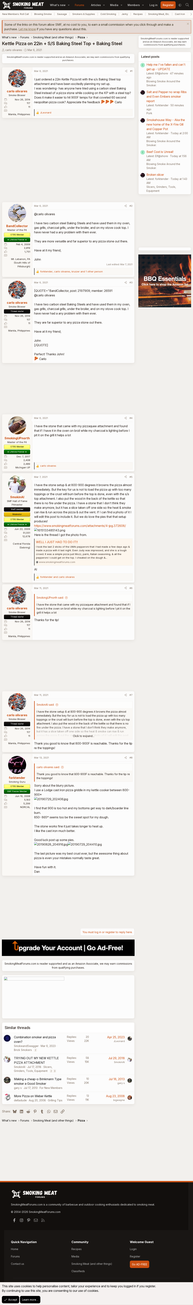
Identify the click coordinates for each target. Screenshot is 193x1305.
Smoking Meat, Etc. (158, 14)
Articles (96, 5)
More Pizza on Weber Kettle (33, 1096)
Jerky (125, 14)
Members (134, 5)
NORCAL (25, 807)
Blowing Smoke (43, 14)
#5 (130, 476)
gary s (18, 1087)
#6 (130, 588)
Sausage (62, 14)
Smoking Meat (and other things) (91, 1263)
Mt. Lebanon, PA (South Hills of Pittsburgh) (20, 262)
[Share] (126, 71)
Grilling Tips (55, 1100)
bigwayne (119, 1100)
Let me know (27, 29)
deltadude (20, 1100)
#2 (130, 205)
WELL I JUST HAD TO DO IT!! (57, 542)
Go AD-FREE (139, 1264)
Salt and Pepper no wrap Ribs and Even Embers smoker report (166, 96)
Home (14, 1249)
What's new (58, 5)
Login (133, 1249)
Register (135, 1256)
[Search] (187, 5)
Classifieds (78, 1271)
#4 (130, 417)
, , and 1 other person (71, 271)
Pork (149, 113)
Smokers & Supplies (83, 14)
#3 (130, 282)
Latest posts (150, 57)
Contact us (17, 1263)
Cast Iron (180, 14)
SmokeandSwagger (26, 1046)
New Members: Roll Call (15, 14)
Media (114, 5)
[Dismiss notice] (187, 24)
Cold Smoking (108, 14)
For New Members (51, 1087)
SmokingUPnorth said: (50, 597)
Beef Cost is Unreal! (159, 152)
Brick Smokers (23, 1049)
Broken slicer (155, 175)
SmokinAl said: (45, 704)
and (57, 576)
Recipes (138, 14)
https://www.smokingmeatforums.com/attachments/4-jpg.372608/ (80, 526)
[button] (68, 5)
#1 (131, 70)
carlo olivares (13, 50)
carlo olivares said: (48, 767)
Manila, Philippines (19, 114)
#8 (130, 757)
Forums (79, 5)
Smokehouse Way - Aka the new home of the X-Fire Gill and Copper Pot (165, 124)
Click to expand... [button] (83, 736)
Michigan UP (22, 467)
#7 (130, 694)
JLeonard (119, 1041)
